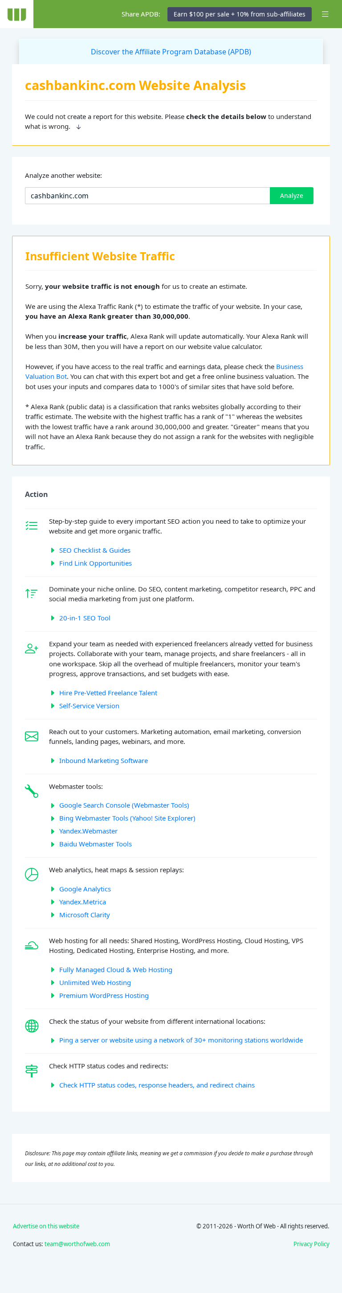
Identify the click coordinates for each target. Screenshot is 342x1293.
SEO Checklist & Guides (94, 550)
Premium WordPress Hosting (104, 995)
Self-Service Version (89, 705)
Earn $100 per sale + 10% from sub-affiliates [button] (239, 14)
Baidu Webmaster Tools (95, 843)
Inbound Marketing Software (103, 760)
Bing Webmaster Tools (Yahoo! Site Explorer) (127, 817)
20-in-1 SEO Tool (84, 617)
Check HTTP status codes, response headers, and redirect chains (157, 1084)
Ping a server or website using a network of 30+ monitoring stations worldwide (181, 1039)
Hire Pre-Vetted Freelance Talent (108, 692)
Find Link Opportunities (95, 562)
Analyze (291, 195)
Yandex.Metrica (82, 901)
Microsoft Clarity (84, 914)
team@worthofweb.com (77, 1244)
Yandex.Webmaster (88, 830)
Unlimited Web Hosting (95, 982)
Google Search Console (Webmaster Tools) (124, 804)
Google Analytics (85, 888)
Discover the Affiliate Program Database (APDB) (171, 52)
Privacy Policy (311, 1244)
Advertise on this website (46, 1226)
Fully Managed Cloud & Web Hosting (115, 969)
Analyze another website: (63, 175)
